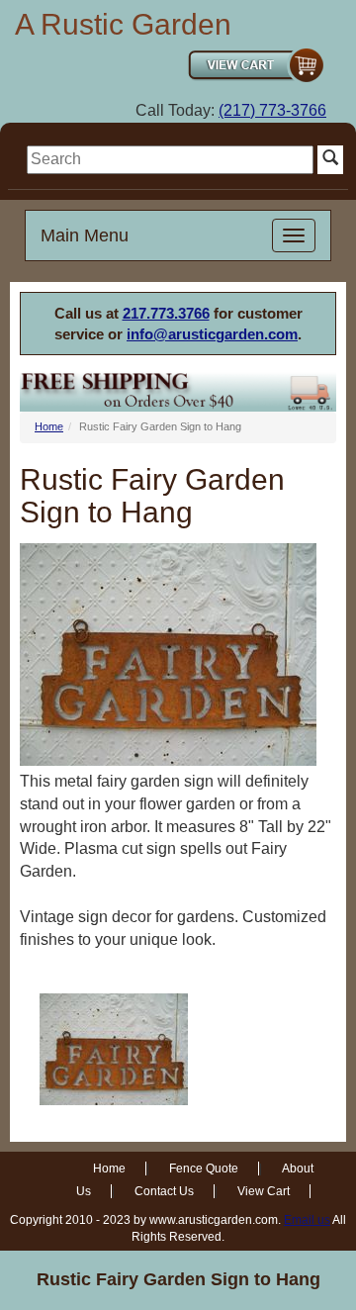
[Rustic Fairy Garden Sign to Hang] (114, 1049)
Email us (307, 1220)
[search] (170, 159)
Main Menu (85, 235)
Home (49, 426)
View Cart (263, 1191)
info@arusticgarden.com (212, 334)
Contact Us (164, 1191)
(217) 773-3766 (272, 110)
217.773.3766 (166, 313)
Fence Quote (203, 1168)
